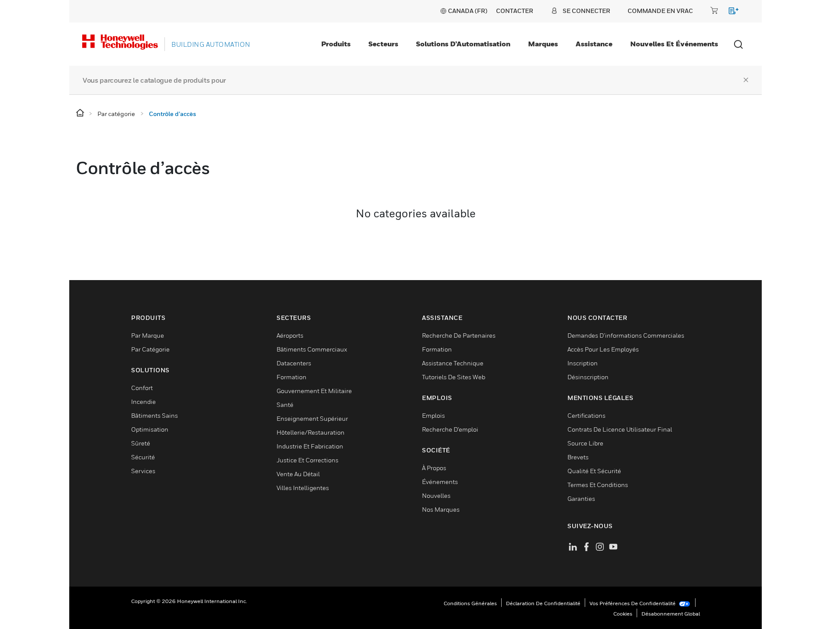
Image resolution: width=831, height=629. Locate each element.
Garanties (581, 498)
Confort (142, 387)
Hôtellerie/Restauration (311, 432)
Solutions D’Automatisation (463, 43)
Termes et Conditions (597, 484)
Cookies (622, 613)
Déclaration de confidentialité (543, 603)
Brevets (578, 457)
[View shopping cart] (729, 12)
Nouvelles (436, 495)
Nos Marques (441, 509)
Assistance (594, 43)
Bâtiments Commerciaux (312, 349)
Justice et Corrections (307, 460)
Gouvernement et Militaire (314, 390)
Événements (440, 481)
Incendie (143, 401)
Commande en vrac (660, 10)
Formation (291, 377)
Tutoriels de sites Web (453, 377)
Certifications (586, 415)
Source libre (585, 443)
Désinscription (588, 377)
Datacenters (294, 363)
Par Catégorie (150, 349)
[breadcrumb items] (80, 113)
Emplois (433, 415)
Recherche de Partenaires (459, 335)
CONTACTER (514, 10)
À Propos (434, 467)
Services (143, 470)
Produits (336, 43)
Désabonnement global (670, 613)
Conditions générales (470, 603)
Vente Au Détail (298, 473)
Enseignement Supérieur (312, 418)
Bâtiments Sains (154, 415)
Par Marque (147, 335)
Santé (285, 404)
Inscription (582, 363)
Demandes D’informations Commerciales (625, 335)
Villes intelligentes (303, 487)
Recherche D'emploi (450, 429)
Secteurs (383, 43)
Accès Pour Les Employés (603, 349)
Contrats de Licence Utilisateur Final (619, 429)
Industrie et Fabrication (310, 446)
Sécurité (143, 457)
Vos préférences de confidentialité (633, 603)
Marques (543, 43)
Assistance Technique (452, 363)
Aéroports (290, 335)
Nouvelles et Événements (674, 43)
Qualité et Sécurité (594, 470)
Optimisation (149, 429)
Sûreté (140, 443)
